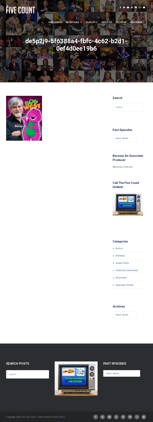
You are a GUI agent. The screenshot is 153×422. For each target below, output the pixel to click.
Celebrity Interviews (127, 270)
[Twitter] (124, 7)
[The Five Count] (21, 9)
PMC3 (62, 416)
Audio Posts (122, 263)
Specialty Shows (124, 285)
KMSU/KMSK (55, 22)
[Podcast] (132, 7)
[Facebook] (120, 7)
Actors (119, 248)
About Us (106, 22)
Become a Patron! (122, 166)
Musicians (121, 277)
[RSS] (116, 417)
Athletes (120, 255)
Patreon (121, 22)
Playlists (91, 22)
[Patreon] (136, 7)
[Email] (144, 7)
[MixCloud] (140, 7)
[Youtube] (128, 7)
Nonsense (136, 22)
